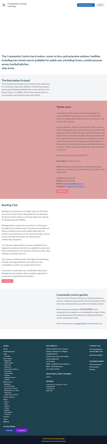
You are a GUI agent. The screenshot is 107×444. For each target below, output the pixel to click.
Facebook (9, 430)
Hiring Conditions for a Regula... (57, 351)
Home (5, 349)
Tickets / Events (9, 397)
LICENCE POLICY (52, 354)
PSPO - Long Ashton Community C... (58, 364)
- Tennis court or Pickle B (10, 394)
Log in (100, 5)
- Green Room (7, 371)
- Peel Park (6, 375)
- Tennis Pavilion (8, 373)
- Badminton (7, 384)
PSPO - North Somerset (54, 366)
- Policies (6, 408)
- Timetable (6, 356)
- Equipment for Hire (9, 377)
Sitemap (92, 369)
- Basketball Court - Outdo (11, 390)
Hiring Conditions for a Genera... (57, 349)
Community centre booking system (53, 441)
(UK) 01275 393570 (95, 355)
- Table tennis (7, 392)
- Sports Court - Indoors (10, 388)
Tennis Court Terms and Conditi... (57, 356)
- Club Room (7, 367)
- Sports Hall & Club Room (10, 369)
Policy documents (95, 364)
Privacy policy (94, 367)
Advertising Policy (52, 359)
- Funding (6, 410)
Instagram (21, 430)
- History (6, 402)
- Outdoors (6, 406)
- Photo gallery (7, 412)
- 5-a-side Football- (9, 386)
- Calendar (6, 379)
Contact (6, 416)
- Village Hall (7, 361)
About (5, 399)
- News (5, 404)
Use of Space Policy (52, 369)
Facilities (62, 191)
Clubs (5, 354)
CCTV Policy (50, 361)
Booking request (86, 5)
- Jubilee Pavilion (8, 363)
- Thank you (6, 414)
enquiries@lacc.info (96, 351)
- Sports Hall (7, 365)
